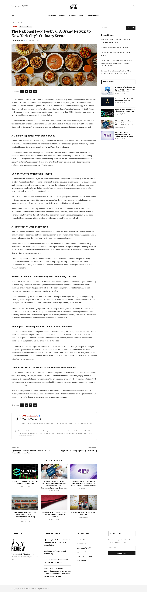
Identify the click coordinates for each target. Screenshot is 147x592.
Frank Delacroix (17, 40)
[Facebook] (22, 91)
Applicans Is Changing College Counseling (114, 47)
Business (72, 16)
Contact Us (81, 544)
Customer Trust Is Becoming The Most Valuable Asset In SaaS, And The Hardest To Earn (83, 483)
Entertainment (93, 16)
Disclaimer (81, 560)
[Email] (35, 91)
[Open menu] (13, 15)
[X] (26, 91)
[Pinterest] (30, 91)
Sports (81, 16)
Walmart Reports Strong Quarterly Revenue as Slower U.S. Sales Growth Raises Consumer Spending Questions (116, 63)
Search (131, 28)
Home (13, 22)
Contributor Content (25, 27)
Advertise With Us (84, 548)
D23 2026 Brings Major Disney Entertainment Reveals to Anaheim (54, 514)
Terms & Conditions (84, 556)
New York (52, 16)
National (62, 16)
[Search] (134, 6)
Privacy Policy (82, 552)
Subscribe (121, 553)
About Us (81, 540)
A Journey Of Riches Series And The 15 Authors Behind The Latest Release (125, 89)
